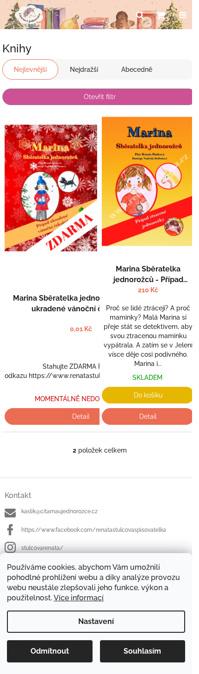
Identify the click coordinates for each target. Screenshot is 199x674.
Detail (81, 416)
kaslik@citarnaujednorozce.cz (59, 511)
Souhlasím (142, 651)
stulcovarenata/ (42, 548)
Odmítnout (50, 651)
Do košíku (148, 395)
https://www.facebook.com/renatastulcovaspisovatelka (93, 530)
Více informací (79, 597)
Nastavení (96, 621)
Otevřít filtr (100, 97)
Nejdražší (84, 69)
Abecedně (136, 69)
